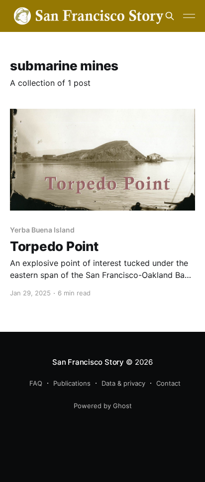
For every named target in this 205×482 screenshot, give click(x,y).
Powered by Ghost (103, 406)
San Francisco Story (88, 362)
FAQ (35, 383)
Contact (168, 383)
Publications (72, 383)
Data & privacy (123, 383)
